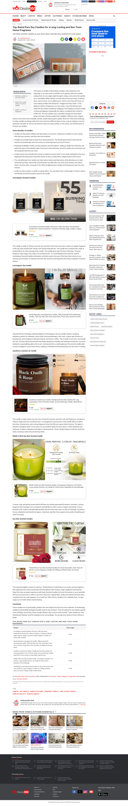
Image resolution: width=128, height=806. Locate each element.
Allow (76, 9)
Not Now (67, 9)
